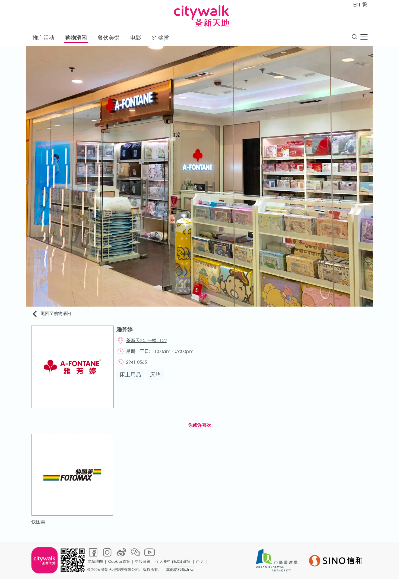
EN (356, 4)
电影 (135, 37)
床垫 (155, 374)
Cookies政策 (119, 561)
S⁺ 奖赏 (160, 37)
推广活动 (43, 37)
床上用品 (130, 374)
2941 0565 (136, 362)
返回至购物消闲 (56, 313)
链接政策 (142, 561)
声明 (200, 561)
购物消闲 (76, 37)
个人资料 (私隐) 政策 (173, 561)
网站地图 (95, 561)
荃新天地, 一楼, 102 (146, 340)
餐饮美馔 (108, 37)
